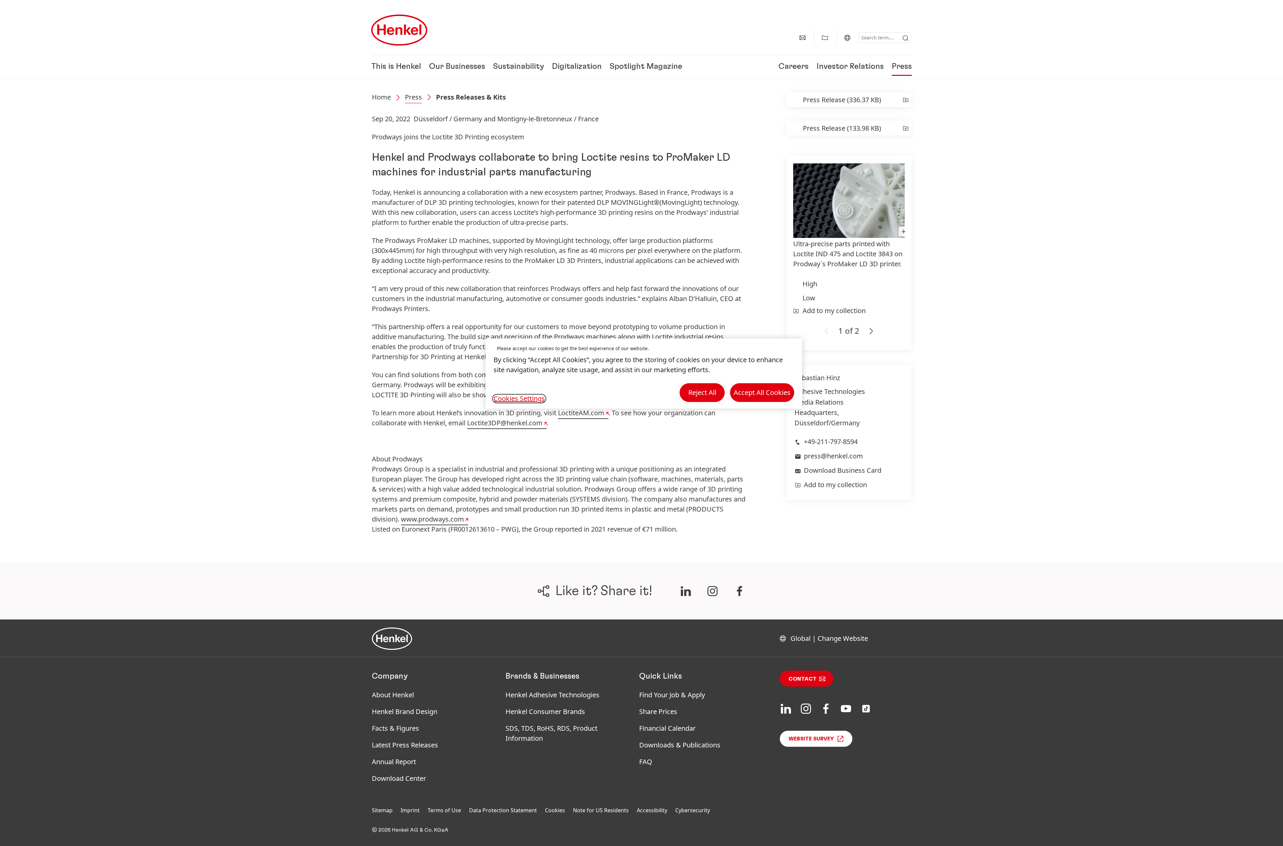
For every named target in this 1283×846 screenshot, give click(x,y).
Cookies (555, 810)
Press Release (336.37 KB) (842, 99)
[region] (643, 373)
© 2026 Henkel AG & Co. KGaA (410, 830)
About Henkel (393, 694)
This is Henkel (396, 66)
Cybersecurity (692, 810)
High (810, 283)
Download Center (399, 778)
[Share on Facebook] (739, 591)
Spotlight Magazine (646, 66)
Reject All (702, 392)
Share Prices (658, 711)
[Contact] (803, 38)
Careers (793, 66)
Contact (803, 679)
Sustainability (518, 66)
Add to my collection (834, 310)
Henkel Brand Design (404, 711)
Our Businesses (457, 66)
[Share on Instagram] (712, 591)
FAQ (645, 761)
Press (902, 66)
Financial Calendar (667, 728)
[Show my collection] (825, 38)
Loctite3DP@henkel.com (505, 422)
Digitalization (577, 66)
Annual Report (394, 761)
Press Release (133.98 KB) (842, 128)
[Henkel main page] (399, 30)
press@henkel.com (833, 455)
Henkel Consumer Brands (545, 711)
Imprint (410, 810)
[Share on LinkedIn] (685, 591)
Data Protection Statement (503, 810)
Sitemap (382, 810)
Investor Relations (850, 66)
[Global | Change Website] (847, 38)
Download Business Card (842, 470)
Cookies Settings (519, 398)
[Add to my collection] (905, 99)
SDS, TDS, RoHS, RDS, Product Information (551, 733)
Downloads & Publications (679, 744)
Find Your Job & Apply (672, 694)
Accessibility (652, 810)
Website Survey (811, 738)
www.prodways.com (432, 519)
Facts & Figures (395, 728)
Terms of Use (444, 810)
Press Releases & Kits (471, 97)
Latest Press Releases (405, 744)
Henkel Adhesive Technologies (552, 694)
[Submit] (905, 38)
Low (809, 297)
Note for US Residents (601, 810)
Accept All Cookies (762, 392)
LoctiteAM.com (581, 412)
